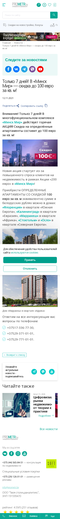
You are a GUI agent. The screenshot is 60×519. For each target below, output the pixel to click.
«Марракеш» (28, 216)
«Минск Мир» (12, 122)
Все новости (49, 429)
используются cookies (24, 252)
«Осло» (46, 220)
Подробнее (44, 415)
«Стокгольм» (27, 220)
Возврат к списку (15, 354)
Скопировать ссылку (32, 105)
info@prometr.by (10, 487)
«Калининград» (27, 211)
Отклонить (30, 268)
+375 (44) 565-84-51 (21, 464)
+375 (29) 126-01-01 (21, 478)
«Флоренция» (12, 207)
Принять (30, 260)
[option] (30, 405)
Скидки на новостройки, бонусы (25, 24)
